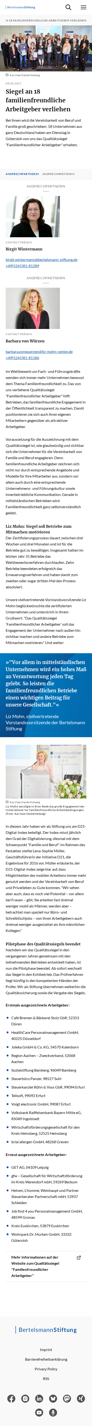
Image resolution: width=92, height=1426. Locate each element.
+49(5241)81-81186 (22, 357)
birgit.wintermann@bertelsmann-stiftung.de (41, 259)
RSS (46, 1378)
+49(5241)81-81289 (22, 265)
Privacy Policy (46, 1369)
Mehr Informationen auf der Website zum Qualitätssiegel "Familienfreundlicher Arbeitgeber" (35, 1266)
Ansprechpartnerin (22, 174)
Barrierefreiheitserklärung (46, 1359)
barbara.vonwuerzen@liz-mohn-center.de (39, 351)
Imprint (46, 1349)
